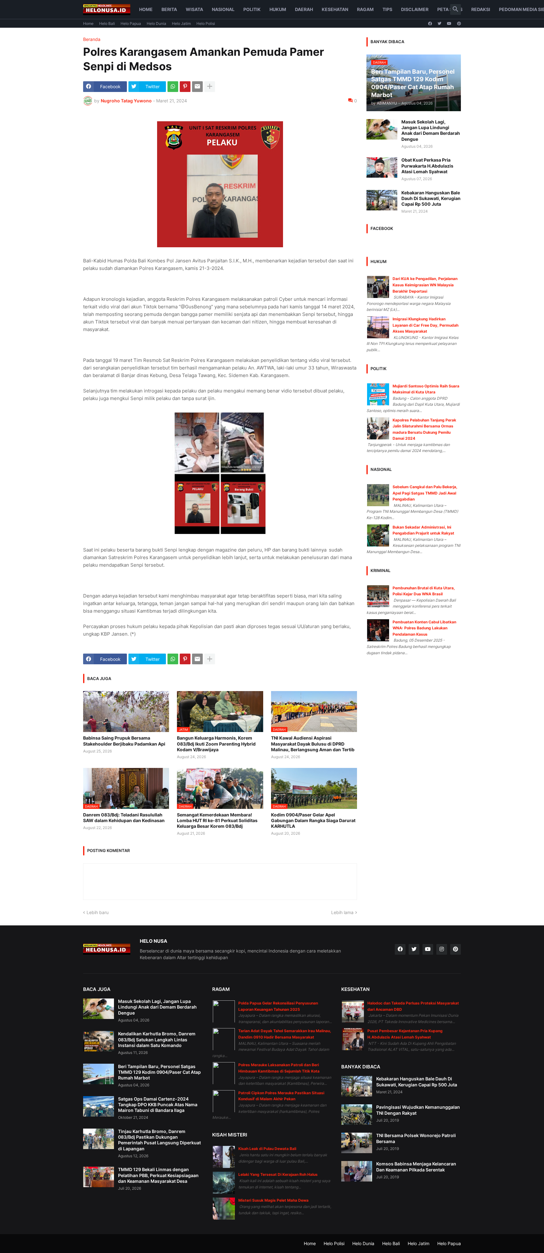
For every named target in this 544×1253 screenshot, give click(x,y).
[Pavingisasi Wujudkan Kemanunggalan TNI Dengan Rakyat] (356, 1114)
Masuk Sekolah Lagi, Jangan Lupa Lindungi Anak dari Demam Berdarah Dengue (430, 130)
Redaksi (480, 9)
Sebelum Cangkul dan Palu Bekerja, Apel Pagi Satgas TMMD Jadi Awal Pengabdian (425, 492)
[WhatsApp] (172, 86)
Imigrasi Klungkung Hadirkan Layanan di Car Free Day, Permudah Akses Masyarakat (425, 325)
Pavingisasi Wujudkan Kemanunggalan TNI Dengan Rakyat (418, 1109)
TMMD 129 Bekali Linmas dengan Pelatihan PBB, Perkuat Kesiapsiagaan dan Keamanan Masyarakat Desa (158, 1175)
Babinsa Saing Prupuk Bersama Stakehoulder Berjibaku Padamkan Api (124, 740)
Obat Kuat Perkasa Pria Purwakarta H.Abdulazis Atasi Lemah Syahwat (427, 165)
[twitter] (439, 23)
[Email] (197, 86)
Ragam (365, 9)
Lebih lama (342, 912)
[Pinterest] (185, 86)
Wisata (194, 9)
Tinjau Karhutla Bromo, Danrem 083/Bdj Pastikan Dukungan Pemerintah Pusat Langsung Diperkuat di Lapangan (159, 1140)
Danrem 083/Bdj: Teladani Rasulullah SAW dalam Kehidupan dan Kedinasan (124, 817)
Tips (387, 9)
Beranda (91, 39)
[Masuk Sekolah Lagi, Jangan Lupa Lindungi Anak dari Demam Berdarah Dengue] (381, 129)
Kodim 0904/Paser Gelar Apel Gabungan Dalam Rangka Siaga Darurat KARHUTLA (313, 820)
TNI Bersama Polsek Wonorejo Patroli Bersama (416, 1138)
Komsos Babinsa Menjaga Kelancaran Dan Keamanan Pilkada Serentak (416, 1166)
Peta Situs (449, 9)
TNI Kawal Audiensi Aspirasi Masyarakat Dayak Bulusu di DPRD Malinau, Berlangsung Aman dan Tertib (312, 743)
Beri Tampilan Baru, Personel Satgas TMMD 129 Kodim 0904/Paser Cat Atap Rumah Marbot (159, 1072)
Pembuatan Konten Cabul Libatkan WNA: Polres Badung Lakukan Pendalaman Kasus (424, 628)
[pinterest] (459, 23)
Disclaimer (414, 9)
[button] (455, 9)
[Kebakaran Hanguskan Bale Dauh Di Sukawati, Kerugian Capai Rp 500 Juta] (381, 200)
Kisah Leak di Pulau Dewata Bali (267, 1148)
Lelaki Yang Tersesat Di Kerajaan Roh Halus (278, 1174)
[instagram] (441, 949)
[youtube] (449, 23)
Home (146, 9)
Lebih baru (98, 912)
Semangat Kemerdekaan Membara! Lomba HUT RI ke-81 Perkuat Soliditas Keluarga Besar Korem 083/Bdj (217, 820)
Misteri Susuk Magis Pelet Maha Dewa (273, 1200)
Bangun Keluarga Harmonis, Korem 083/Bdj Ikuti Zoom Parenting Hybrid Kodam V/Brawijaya (216, 743)
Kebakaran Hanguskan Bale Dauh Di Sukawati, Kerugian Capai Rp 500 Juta (431, 198)
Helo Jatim (181, 23)
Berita (169, 9)
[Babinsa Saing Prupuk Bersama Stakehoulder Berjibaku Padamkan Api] (126, 711)
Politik (252, 9)
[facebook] (430, 23)
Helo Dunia (156, 23)
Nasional (223, 9)
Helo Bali (107, 23)
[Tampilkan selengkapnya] (209, 86)
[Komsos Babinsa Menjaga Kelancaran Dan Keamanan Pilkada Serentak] (356, 1171)
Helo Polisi (205, 23)
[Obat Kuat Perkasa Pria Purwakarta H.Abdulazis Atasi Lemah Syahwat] (381, 167)
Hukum (277, 9)
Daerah (304, 9)
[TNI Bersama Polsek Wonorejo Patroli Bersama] (356, 1143)
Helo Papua (131, 23)
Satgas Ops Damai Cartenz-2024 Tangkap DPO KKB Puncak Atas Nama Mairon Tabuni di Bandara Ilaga (157, 1104)
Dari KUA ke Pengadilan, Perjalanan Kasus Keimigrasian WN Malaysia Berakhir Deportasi (425, 284)
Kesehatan (335, 9)
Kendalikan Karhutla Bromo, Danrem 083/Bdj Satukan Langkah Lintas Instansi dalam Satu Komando (157, 1039)
